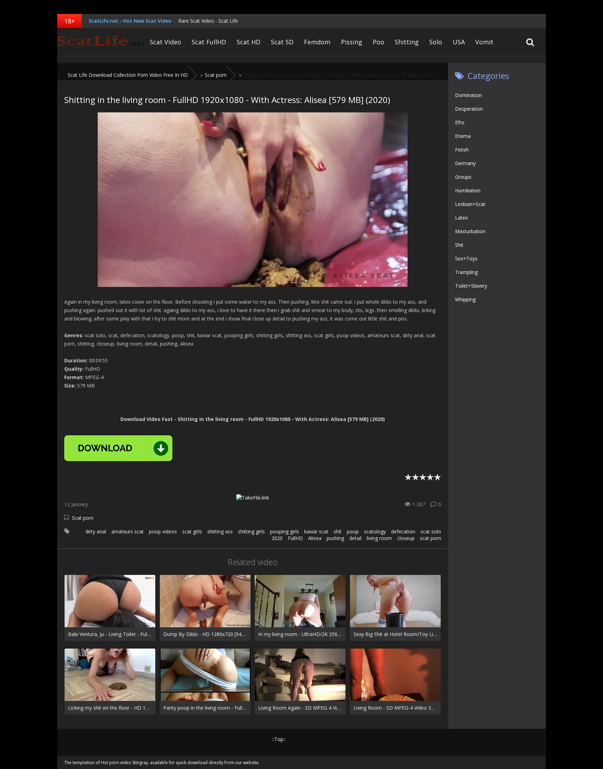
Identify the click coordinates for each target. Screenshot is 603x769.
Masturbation (470, 231)
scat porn (430, 538)
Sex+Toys (466, 258)
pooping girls (284, 531)
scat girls (192, 531)
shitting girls (251, 531)
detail (355, 538)
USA (459, 42)
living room (379, 538)
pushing (335, 538)
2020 (277, 538)
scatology (375, 531)
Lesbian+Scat (470, 204)
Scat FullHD (209, 42)
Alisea (314, 538)
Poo (378, 42)
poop (353, 531)
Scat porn (83, 518)
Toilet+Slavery (471, 285)
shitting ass (220, 531)
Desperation (469, 108)
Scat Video (165, 42)
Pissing (351, 42)
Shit (459, 245)
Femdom (317, 42)
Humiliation (468, 190)
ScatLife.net (100, 42)
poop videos (163, 531)
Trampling (466, 272)
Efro (459, 122)
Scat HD (248, 42)
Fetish (462, 149)
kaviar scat (316, 531)
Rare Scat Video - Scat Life (208, 20)
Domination (468, 95)
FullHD (295, 538)
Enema (463, 136)
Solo (435, 42)
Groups (463, 176)
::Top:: (278, 739)
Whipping (465, 299)
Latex (461, 217)
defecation (403, 531)
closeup (406, 538)
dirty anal (95, 531)
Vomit (484, 42)
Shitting (407, 42)
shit (338, 531)
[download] (118, 448)
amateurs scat (127, 531)
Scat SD (282, 42)
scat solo (430, 531)
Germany (465, 163)
